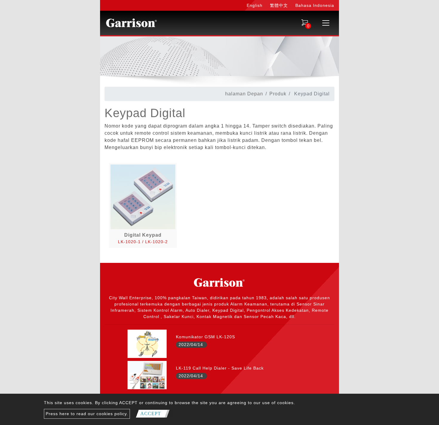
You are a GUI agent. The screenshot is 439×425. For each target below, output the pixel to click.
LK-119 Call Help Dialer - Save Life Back (220, 368)
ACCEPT (150, 413)
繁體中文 (279, 5)
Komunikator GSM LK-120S (205, 336)
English (255, 5)
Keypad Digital (145, 113)
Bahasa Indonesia (314, 5)
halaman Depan (244, 93)
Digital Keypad (143, 235)
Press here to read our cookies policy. (87, 413)
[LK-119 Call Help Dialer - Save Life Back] (147, 374)
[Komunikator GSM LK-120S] (147, 343)
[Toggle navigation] (325, 23)
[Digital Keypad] (142, 196)
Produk (277, 93)
